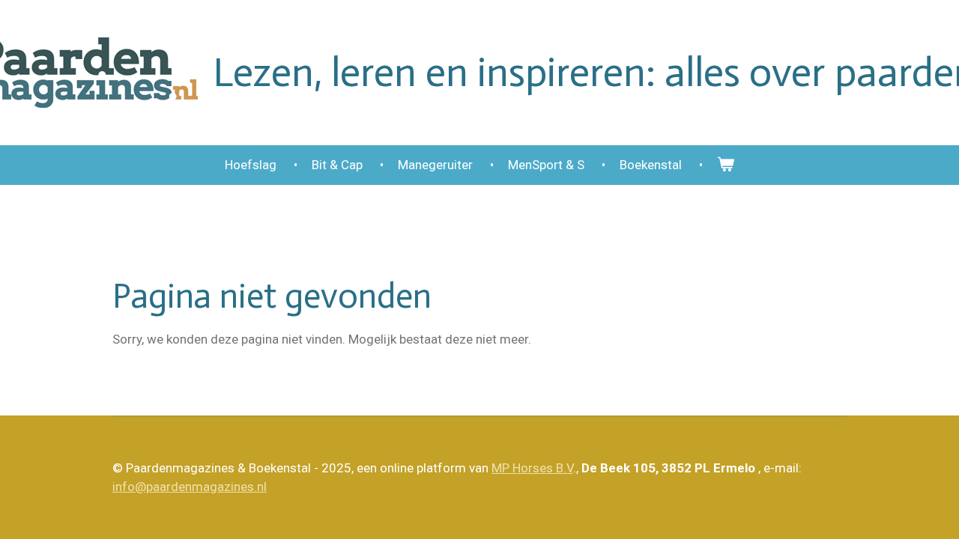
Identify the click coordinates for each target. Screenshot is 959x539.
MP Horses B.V (532, 467)
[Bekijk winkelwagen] (726, 165)
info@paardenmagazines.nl (189, 486)
